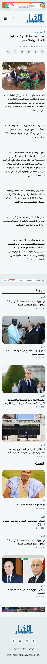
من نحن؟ (31, 649)
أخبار (43, 298)
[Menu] (5, 18)
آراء (43, 501)
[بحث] (11, 19)
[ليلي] (14, 18)
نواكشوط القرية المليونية (31, 504)
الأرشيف (16, 649)
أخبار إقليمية (40, 32)
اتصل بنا (23, 649)
